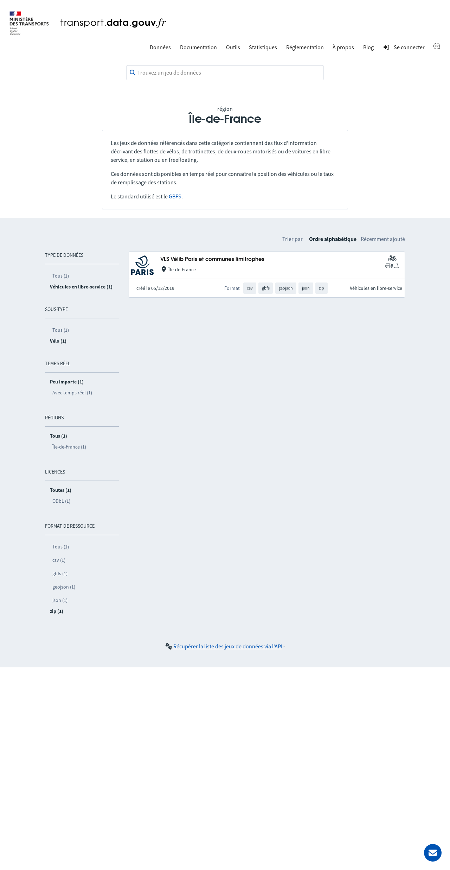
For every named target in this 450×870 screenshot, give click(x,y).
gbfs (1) (60, 573)
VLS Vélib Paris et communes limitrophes (212, 259)
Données (160, 47)
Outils (233, 47)
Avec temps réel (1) (72, 392)
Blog (368, 47)
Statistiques (263, 47)
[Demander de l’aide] (433, 853)
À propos (343, 47)
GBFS (175, 196)
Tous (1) (60, 276)
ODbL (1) (61, 501)
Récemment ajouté (383, 238)
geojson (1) (63, 587)
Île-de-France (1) (69, 447)
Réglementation (305, 47)
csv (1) (58, 560)
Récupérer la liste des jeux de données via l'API (227, 646)
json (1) (60, 600)
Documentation (198, 47)
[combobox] (225, 73)
